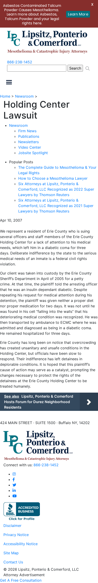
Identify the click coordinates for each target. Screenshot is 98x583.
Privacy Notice (16, 534)
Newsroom (24, 96)
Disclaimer (12, 525)
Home (5, 96)
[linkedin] (14, 490)
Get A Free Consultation (20, 580)
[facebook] (14, 479)
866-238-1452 (19, 62)
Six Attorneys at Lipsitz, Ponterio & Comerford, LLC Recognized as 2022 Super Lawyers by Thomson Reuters (56, 189)
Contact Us (13, 562)
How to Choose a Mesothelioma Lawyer (53, 178)
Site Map (11, 553)
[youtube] (15, 496)
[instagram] (14, 474)
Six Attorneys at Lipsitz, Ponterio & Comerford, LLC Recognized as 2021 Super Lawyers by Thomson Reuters (55, 205)
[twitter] (14, 485)
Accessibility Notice (20, 544)
